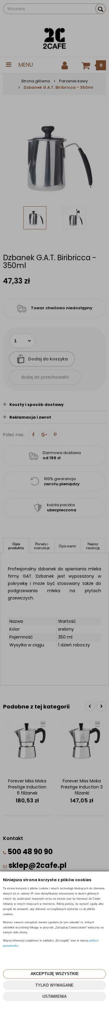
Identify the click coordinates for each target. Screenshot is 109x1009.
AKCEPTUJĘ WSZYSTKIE (55, 973)
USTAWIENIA (54, 996)
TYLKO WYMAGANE (54, 985)
